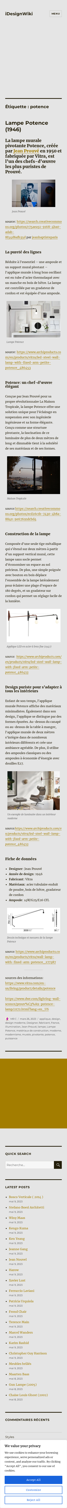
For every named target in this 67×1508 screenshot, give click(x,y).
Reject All (33, 1500)
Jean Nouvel (18, 1259)
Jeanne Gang (18, 1249)
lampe (42, 1026)
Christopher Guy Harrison (28, 1353)
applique (45, 1018)
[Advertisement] (33, 62)
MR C (13, 1018)
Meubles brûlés (20, 1364)
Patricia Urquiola (21, 1301)
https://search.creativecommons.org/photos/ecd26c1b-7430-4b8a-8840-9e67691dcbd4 (33, 514)
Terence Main (19, 1322)
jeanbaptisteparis (45, 237)
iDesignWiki (19, 13)
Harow (14, 1270)
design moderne (15, 1022)
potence (50, 1034)
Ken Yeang (17, 1239)
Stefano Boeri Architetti (26, 1207)
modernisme (13, 1034)
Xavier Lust (17, 1280)
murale (26, 1034)
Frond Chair (17, 1311)
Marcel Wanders (21, 1332)
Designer (32, 1022)
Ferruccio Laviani (21, 1291)
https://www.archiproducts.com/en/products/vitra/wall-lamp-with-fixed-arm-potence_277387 (32, 957)
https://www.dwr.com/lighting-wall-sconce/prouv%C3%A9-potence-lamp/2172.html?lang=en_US (32, 1004)
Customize (33, 1490)
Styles (9, 1437)
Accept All (33, 1480)
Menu (56, 13)
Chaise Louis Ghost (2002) (28, 1395)
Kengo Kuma (18, 1228)
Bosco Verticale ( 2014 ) (26, 1197)
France (55, 1022)
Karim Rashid (19, 1343)
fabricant (44, 1022)
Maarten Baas (19, 1374)
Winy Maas (17, 1218)
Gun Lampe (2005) (23, 1384)
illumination (12, 1026)
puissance (11, 1038)
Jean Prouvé (26, 151)
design (56, 1018)
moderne (55, 1030)
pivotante (38, 1034)
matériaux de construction (32, 1030)
